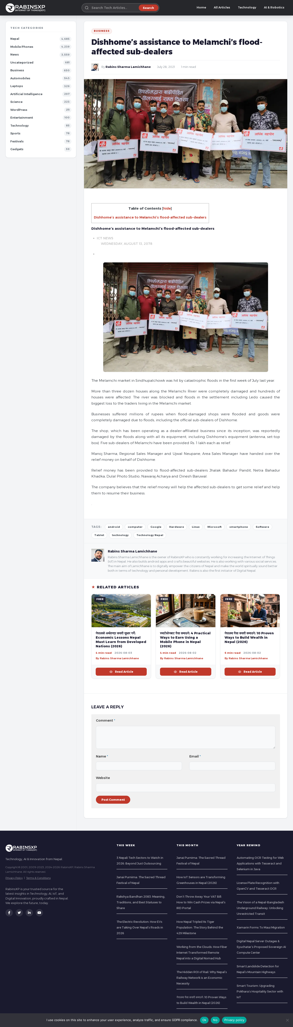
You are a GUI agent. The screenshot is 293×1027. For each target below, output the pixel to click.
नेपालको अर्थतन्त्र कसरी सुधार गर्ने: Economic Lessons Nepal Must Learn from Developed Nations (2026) (121, 639)
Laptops (16, 86)
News (14, 54)
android (114, 526)
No (215, 1020)
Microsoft (214, 526)
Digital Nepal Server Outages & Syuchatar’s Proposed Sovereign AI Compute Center (261, 946)
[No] (287, 1020)
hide (167, 208)
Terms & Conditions (38, 878)
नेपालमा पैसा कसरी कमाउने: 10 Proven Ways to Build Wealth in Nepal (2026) (249, 637)
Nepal (14, 38)
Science (16, 102)
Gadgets (16, 149)
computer (135, 526)
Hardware (176, 526)
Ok (204, 1020)
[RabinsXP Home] (26, 7)
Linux (196, 526)
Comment (105, 720)
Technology (247, 7)
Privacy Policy (14, 878)
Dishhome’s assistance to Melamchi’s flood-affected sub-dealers (150, 217)
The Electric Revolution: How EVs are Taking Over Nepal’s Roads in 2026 (140, 927)
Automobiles (20, 78)
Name (102, 756)
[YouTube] (39, 912)
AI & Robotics (274, 7)
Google (155, 526)
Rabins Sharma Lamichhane (128, 67)
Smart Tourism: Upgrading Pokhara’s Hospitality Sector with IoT (260, 991)
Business (17, 70)
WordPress (18, 110)
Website (103, 778)
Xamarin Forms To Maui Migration (261, 927)
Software (262, 526)
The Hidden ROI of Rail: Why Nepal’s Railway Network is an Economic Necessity (201, 977)
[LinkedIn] (29, 912)
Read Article (124, 671)
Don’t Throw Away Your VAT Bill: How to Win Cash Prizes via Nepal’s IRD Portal (200, 902)
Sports (15, 133)
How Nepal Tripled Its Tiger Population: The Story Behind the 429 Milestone (199, 927)
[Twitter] (19, 912)
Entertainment (21, 117)
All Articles (222, 7)
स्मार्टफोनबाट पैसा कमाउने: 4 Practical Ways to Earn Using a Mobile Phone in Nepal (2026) (185, 639)
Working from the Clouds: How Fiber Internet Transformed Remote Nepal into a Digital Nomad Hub (201, 952)
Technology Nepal (149, 535)
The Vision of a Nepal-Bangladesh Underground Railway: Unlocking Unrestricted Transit (260, 908)
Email (195, 756)
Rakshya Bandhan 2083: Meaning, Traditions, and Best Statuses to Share (141, 902)
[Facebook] (9, 912)
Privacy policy (234, 1020)
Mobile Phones (21, 46)
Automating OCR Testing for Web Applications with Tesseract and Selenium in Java (260, 863)
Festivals (17, 141)
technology (120, 535)
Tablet (99, 535)
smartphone (238, 526)
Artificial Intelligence (26, 94)
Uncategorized (21, 62)
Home (201, 7)
